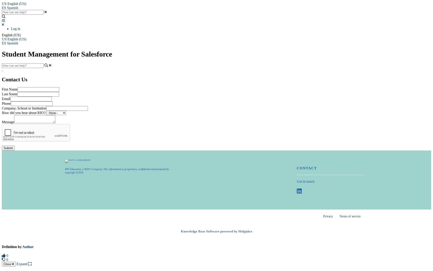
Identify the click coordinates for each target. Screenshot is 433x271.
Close (8, 264)
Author (28, 247)
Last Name (9, 94)
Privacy (328, 216)
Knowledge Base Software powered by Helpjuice (216, 231)
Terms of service (350, 216)
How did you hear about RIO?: (24, 113)
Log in (15, 29)
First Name (10, 89)
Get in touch (305, 181)
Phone (6, 103)
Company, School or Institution (24, 108)
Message (8, 122)
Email (6, 99)
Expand (22, 264)
